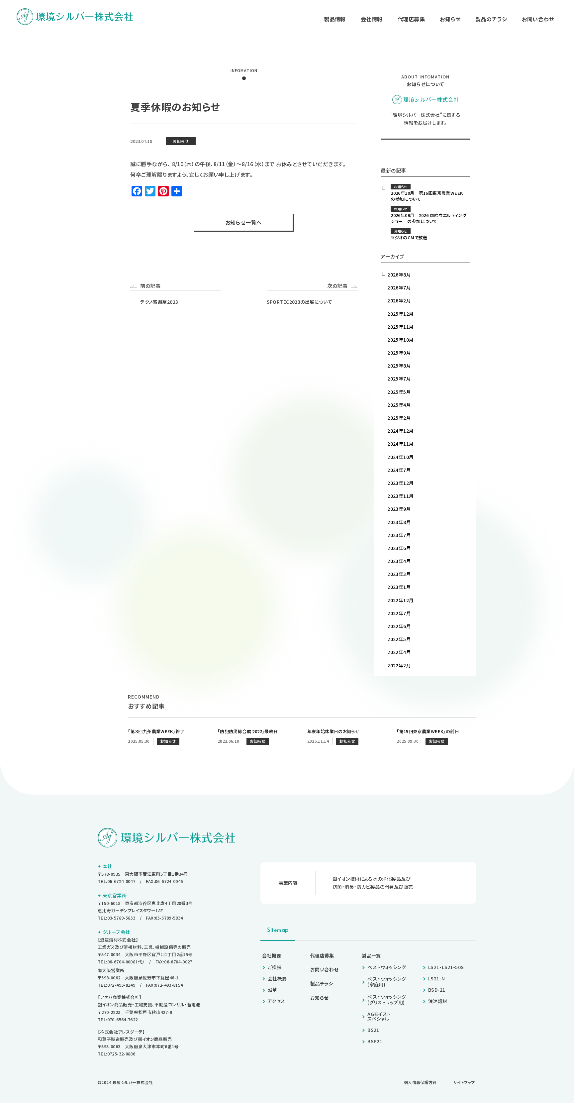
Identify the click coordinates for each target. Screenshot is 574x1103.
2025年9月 (399, 352)
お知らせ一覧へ (243, 222)
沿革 (272, 989)
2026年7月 (399, 287)
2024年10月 (400, 457)
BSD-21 (436, 989)
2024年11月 (400, 443)
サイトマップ (464, 1082)
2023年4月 (399, 561)
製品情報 (335, 19)
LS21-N (436, 978)
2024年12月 (400, 430)
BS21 (373, 1030)
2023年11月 (400, 496)
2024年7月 (399, 470)
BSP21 (374, 1041)
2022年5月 (399, 639)
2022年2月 (399, 665)
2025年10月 (400, 339)
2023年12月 (400, 483)
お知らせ (450, 19)
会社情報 (372, 19)
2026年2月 (399, 300)
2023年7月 (399, 535)
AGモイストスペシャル (379, 1016)
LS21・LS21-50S (446, 967)
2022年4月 (399, 652)
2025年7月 (399, 378)
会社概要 (271, 955)
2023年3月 (399, 574)
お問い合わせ (538, 19)
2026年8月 (399, 274)
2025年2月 (399, 417)
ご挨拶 (274, 967)
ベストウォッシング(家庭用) (386, 981)
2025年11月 (400, 326)
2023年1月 (399, 587)
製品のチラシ (491, 19)
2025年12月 (400, 313)
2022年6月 (399, 626)
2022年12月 (400, 600)
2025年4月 (399, 404)
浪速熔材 (437, 1001)
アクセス (276, 1001)
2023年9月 (399, 508)
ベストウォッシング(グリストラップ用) (386, 999)
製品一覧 (371, 955)
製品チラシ (321, 983)
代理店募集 (411, 19)
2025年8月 (399, 365)
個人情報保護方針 (420, 1082)
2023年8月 (399, 522)
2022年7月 (399, 613)
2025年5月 (399, 391)
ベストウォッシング (386, 967)
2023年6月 (399, 548)
